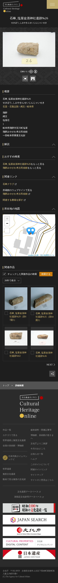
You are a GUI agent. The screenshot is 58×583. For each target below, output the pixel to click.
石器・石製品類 (11, 106)
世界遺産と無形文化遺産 (14, 440)
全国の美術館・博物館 (13, 445)
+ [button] (7, 219)
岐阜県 (30, 106)
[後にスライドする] (51, 365)
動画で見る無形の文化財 (14, 479)
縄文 (22, 106)
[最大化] (7, 230)
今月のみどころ (38, 448)
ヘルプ (34, 459)
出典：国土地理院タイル (44, 255)
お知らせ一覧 (37, 454)
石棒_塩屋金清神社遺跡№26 (17, 164)
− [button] (7, 223)
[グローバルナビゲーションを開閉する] (52, 4)
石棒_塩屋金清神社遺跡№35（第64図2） (44, 316)
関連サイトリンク (39, 469)
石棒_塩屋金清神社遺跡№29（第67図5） (18, 316)
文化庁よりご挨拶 (39, 443)
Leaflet (31, 255)
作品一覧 (7, 430)
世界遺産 (7, 469)
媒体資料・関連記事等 (41, 430)
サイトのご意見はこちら (42, 480)
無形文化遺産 (9, 474)
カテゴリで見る (10, 435)
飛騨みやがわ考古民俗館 (15, 168)
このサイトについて (40, 464)
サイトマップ (37, 475)
